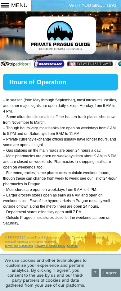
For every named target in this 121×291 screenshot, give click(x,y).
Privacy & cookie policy (50, 245)
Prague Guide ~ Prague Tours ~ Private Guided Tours (60, 39)
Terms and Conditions (19, 245)
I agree (110, 272)
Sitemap (72, 245)
